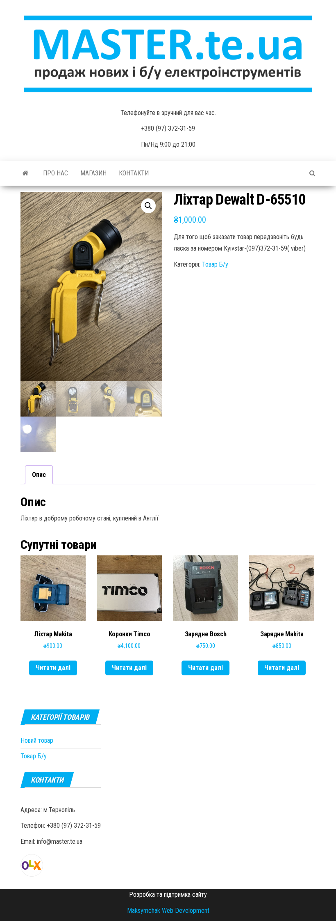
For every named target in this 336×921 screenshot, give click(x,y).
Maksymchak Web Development (168, 910)
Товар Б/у (215, 264)
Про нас (55, 173)
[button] (148, 205)
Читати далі (53, 668)
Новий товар (36, 740)
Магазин (93, 173)
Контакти (134, 173)
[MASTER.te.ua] (25, 173)
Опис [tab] (39, 475)
